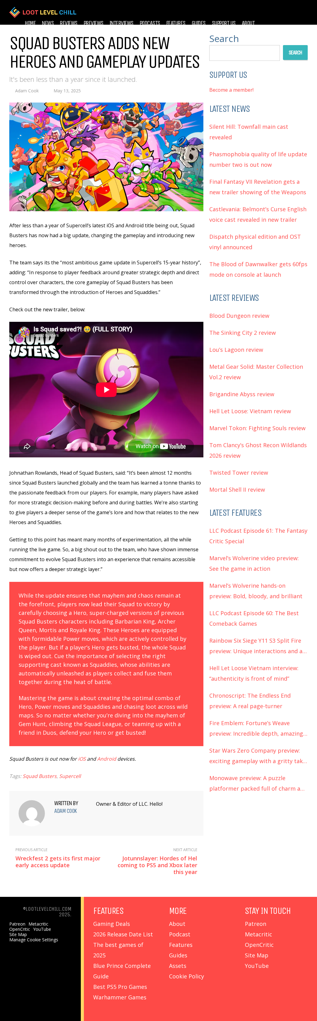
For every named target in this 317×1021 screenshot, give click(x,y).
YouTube (42, 929)
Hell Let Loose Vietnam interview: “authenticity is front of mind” (253, 673)
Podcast (179, 934)
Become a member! (231, 89)
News (48, 23)
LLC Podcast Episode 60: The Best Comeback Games (254, 618)
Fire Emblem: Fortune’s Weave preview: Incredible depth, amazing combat (256, 729)
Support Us (224, 23)
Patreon (17, 924)
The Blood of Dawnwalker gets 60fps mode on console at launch (258, 269)
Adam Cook (27, 91)
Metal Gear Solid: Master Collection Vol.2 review (256, 372)
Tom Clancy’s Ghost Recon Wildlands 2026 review (258, 450)
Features (175, 23)
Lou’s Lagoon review (236, 349)
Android (106, 758)
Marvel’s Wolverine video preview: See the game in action (254, 563)
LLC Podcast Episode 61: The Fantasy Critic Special (258, 536)
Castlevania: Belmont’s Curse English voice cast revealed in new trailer (257, 214)
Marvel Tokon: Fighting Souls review (257, 428)
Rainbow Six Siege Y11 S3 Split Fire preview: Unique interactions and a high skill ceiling (255, 646)
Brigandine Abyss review (241, 394)
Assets (177, 965)
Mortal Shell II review (237, 489)
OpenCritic (19, 929)
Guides (199, 23)
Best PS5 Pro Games (120, 986)
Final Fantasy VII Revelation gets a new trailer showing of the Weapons (257, 187)
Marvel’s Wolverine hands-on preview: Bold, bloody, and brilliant (255, 591)
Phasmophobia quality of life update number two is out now (258, 159)
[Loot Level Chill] (42, 16)
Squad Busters (40, 776)
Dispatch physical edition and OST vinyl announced (255, 242)
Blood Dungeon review (239, 315)
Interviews (121, 23)
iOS (82, 758)
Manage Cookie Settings (33, 940)
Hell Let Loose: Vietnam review (250, 411)
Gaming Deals (111, 923)
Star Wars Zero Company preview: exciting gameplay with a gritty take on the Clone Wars (257, 756)
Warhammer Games (119, 997)
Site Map (18, 934)
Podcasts (150, 23)
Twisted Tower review (238, 472)
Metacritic (38, 924)
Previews (93, 23)
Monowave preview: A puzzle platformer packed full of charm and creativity (258, 784)
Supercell (70, 776)
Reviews (68, 23)
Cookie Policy (186, 976)
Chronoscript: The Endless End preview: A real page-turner (250, 701)
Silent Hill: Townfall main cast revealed (248, 132)
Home (30, 23)
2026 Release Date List (123, 934)
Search (224, 38)
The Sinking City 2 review (242, 332)
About (248, 23)
